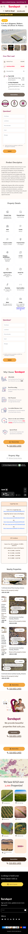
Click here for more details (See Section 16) (20, 309)
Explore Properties (13, 884)
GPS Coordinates (14, 538)
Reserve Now (15, 442)
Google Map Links (14, 503)
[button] (24, 37)
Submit (9, 151)
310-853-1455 (21, 11)
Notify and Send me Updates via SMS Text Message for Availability (14, 146)
